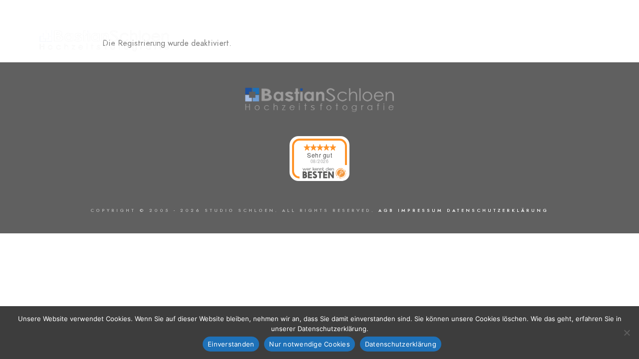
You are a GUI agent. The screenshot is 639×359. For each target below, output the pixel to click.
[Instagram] (601, 20)
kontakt (589, 41)
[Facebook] (548, 20)
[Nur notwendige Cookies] (627, 333)
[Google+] (565, 20)
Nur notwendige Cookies (309, 344)
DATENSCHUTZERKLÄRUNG (498, 210)
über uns (538, 41)
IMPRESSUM (420, 210)
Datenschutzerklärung (400, 344)
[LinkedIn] (583, 20)
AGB (386, 210)
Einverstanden (231, 344)
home (491, 41)
